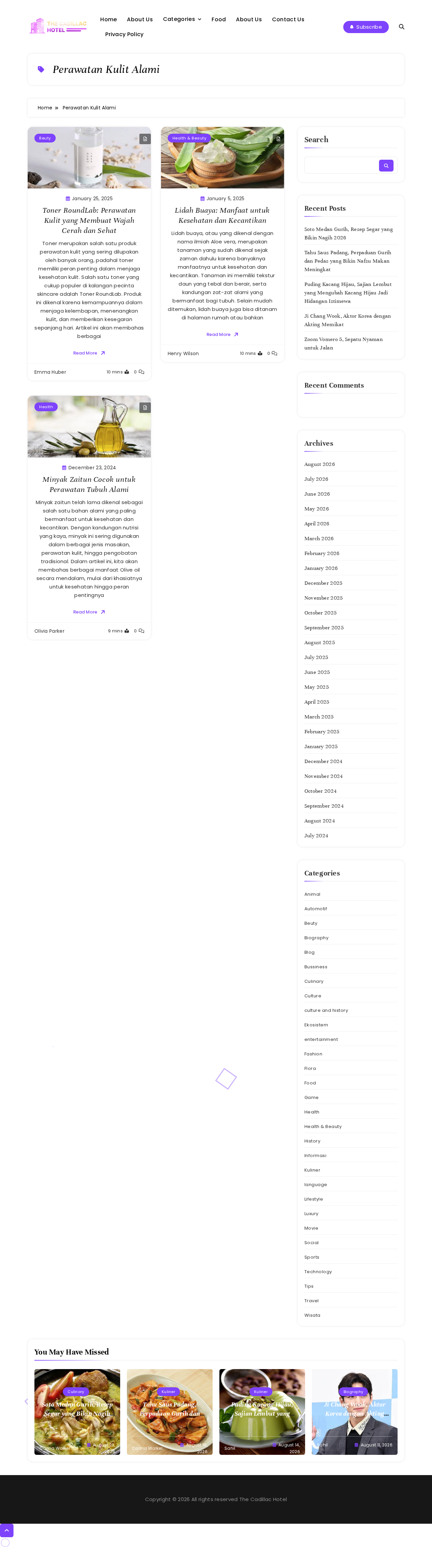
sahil (230, 1448)
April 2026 (316, 523)
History (312, 1141)
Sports (312, 1257)
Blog (309, 952)
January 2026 (321, 568)
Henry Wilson (183, 353)
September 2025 (324, 627)
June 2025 (317, 672)
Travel (311, 1300)
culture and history (326, 1010)
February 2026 (322, 553)
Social (311, 1242)
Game (311, 1097)
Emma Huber (50, 372)
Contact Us (288, 19)
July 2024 (316, 835)
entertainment (321, 1039)
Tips (309, 1286)
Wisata (312, 1315)
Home (108, 19)
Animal (312, 894)
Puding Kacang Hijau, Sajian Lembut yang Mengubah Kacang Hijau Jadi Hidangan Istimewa (348, 293)
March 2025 (319, 716)
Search (316, 139)
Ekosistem (316, 1025)
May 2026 (316, 508)
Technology (318, 1271)
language (315, 1184)
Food (219, 19)
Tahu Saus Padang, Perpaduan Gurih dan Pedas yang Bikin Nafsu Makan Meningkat (348, 261)
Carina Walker (54, 1448)
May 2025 (316, 687)
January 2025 (321, 746)
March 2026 (319, 538)
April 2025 (316, 702)
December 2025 (323, 583)
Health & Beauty (189, 138)
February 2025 (322, 731)
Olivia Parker (49, 631)
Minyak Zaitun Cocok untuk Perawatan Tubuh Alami (89, 484)
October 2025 (320, 612)
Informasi (315, 1155)
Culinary (314, 981)
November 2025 (323, 598)
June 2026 (317, 494)
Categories (179, 19)
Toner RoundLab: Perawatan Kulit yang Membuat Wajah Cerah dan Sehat (89, 220)
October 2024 (320, 791)
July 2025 (316, 657)
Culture (313, 996)
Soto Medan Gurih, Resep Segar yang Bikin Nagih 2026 (77, 1413)
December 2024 (323, 761)
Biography (316, 938)
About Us (140, 19)
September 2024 (324, 806)
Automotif (315, 909)
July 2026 (316, 479)
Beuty (45, 138)
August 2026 (319, 464)
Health (46, 407)
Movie (311, 1228)
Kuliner (312, 1170)
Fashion (313, 1054)
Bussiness (316, 967)
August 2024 (319, 820)
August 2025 (319, 642)
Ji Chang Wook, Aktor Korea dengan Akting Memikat (354, 1413)
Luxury (311, 1213)
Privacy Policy (124, 34)
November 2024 (323, 776)
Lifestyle (313, 1199)
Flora (310, 1068)
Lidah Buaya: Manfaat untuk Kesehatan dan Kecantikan (222, 215)
